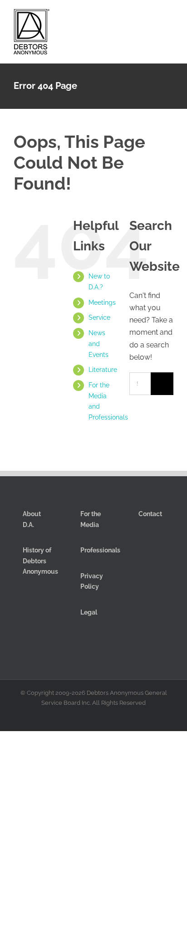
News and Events (98, 343)
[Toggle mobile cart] (137, 17)
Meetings (102, 302)
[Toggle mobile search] (153, 17)
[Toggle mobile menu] (169, 17)
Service (99, 317)
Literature (103, 369)
